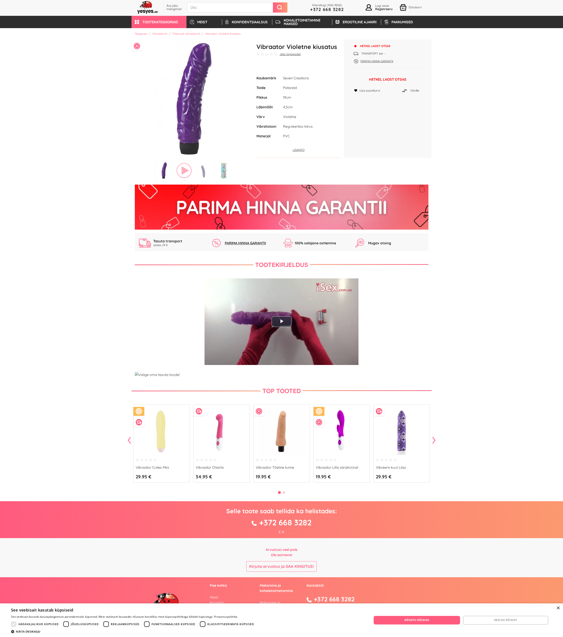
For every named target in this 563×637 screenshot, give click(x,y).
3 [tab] (204, 170)
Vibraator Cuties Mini (152, 467)
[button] (159, 22)
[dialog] (281, 620)
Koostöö (217, 602)
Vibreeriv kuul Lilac (391, 467)
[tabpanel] (194, 99)
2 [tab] (184, 170)
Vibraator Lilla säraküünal (337, 467)
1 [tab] (164, 170)
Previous (129, 440)
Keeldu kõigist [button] (505, 620)
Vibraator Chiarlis (210, 467)
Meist (214, 597)
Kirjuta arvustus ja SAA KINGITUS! (281, 566)
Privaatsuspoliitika (226, 617)
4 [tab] (223, 170)
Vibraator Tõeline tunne (275, 467)
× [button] (558, 608)
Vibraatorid (159, 33)
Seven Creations (296, 78)
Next (434, 440)
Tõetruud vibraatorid (186, 33)
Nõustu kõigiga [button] (416, 620)
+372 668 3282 (327, 9)
